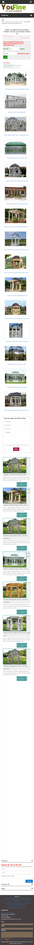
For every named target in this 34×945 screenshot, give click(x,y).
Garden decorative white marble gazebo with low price (17, 318)
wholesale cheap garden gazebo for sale (17, 907)
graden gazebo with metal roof (17, 906)
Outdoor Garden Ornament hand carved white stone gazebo (17, 249)
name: (2, 921)
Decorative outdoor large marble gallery (17, 112)
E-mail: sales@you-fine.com (7, 912)
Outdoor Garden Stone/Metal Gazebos (14, 21)
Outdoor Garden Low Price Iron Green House (17, 158)
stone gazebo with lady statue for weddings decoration (17, 898)
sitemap (23, 943)
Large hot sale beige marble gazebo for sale (17, 295)
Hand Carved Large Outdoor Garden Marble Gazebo (17, 89)
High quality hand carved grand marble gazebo (17, 204)
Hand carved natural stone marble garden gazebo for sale (17, 226)
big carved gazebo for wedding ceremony (17, 904)
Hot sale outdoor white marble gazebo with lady (17, 181)
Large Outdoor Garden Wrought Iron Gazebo (17, 387)
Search (28, 6)
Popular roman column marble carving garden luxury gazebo (17, 272)
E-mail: (3, 926)
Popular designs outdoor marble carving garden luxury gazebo (18, 135)
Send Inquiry (21, 484)
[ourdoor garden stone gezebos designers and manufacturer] (13, 8)
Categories (4, 15)
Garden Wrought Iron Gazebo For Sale (17, 364)
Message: (3, 930)
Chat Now (22, 482)
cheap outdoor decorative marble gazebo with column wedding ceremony (17, 900)
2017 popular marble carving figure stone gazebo (17, 341)
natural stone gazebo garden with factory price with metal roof (17, 903)
